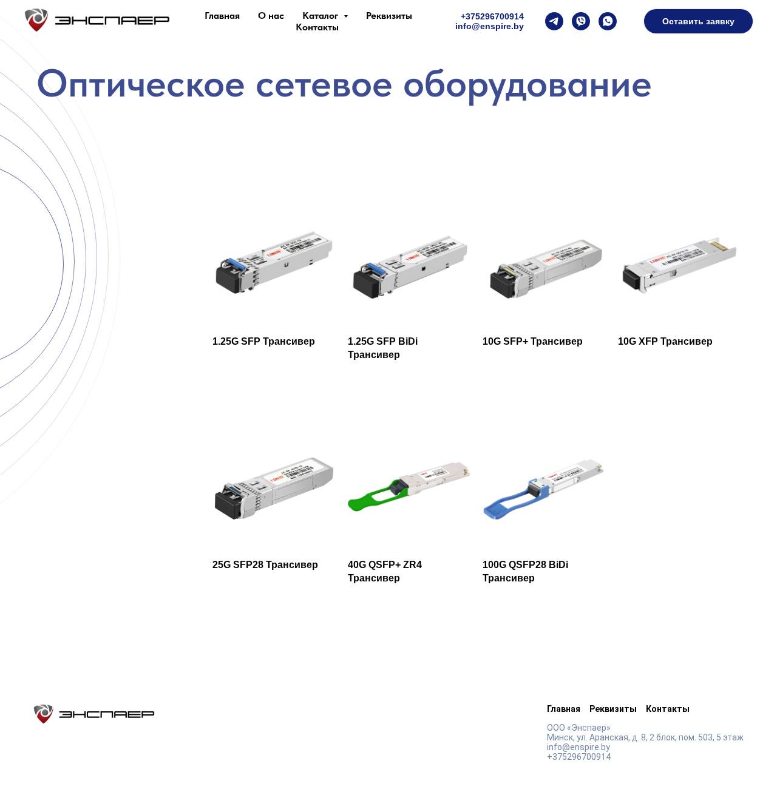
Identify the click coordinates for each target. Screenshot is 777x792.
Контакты (317, 27)
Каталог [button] (321, 15)
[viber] (581, 21)
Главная (222, 15)
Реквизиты (389, 15)
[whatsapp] (608, 21)
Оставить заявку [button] (698, 21)
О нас (271, 15)
